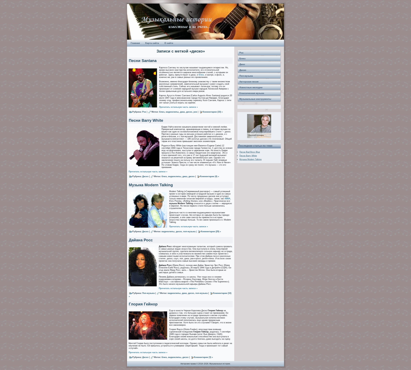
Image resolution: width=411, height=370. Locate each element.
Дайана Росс (141, 240)
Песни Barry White (146, 120)
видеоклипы (172, 112)
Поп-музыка (148, 293)
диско (189, 112)
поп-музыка (189, 231)
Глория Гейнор (143, 304)
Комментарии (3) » (203, 357)
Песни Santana (143, 60)
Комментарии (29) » (211, 231)
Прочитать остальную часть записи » (178, 107)
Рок (144, 112)
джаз (182, 112)
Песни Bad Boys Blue (249, 152)
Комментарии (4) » (209, 176)
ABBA (227, 198)
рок (195, 112)
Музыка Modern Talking (151, 185)
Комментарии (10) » (213, 112)
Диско (145, 176)
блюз (201, 75)
